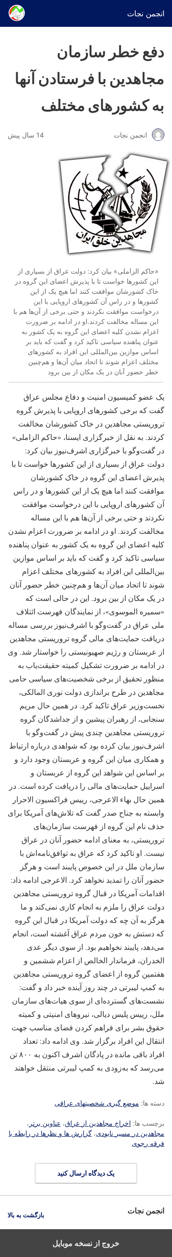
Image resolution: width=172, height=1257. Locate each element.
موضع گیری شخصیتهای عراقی (96, 1103)
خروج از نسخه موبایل (86, 1243)
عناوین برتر (45, 1123)
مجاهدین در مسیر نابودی (130, 1133)
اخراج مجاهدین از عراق (98, 1123)
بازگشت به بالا (26, 1215)
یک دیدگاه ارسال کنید (86, 1173)
